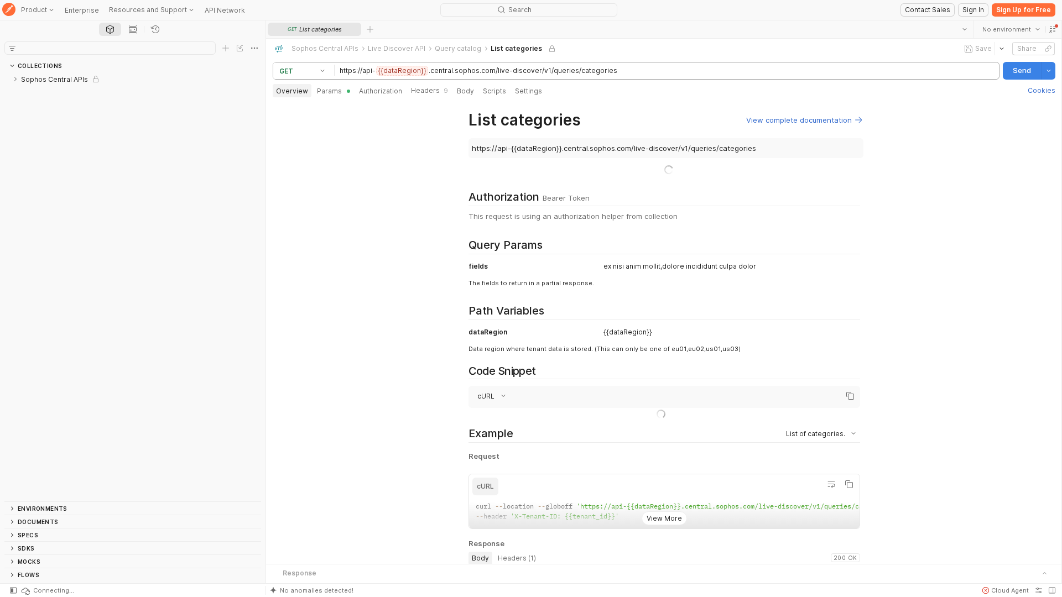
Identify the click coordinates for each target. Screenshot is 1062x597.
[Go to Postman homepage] (8, 10)
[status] (47, 590)
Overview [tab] (292, 91)
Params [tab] (329, 91)
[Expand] (15, 79)
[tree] (132, 286)
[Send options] (1048, 71)
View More (663, 509)
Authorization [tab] (380, 91)
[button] (1052, 29)
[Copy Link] (1047, 48)
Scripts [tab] (494, 91)
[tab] (110, 29)
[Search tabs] (964, 29)
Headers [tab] (429, 90)
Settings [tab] (528, 91)
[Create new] (225, 48)
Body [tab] (465, 91)
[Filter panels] (12, 48)
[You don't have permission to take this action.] (370, 29)
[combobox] (1010, 29)
